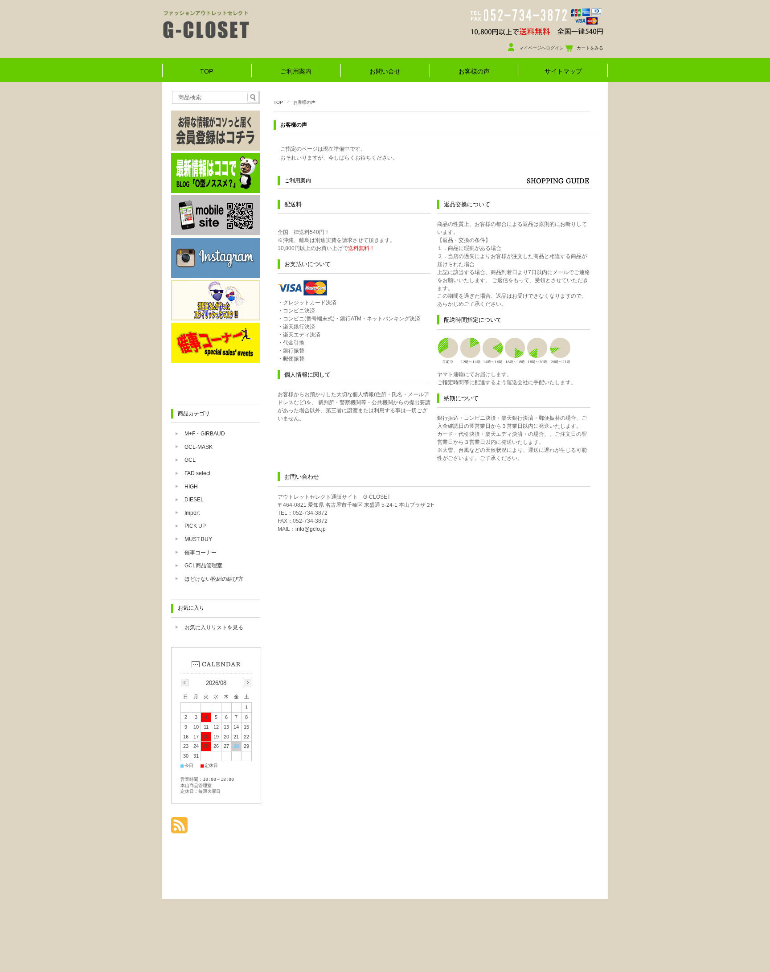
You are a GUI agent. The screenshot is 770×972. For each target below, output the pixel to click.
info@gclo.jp (310, 529)
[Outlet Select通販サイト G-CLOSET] (238, 49)
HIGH (191, 487)
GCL (190, 460)
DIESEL (194, 499)
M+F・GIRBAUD (204, 434)
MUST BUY (198, 539)
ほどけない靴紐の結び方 (213, 579)
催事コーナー (200, 553)
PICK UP (195, 526)
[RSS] (179, 829)
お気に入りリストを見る (213, 627)
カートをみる (590, 47)
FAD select (197, 473)
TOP (206, 71)
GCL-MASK (198, 447)
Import (192, 513)
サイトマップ (563, 71)
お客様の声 (474, 71)
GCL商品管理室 (203, 565)
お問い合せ (385, 71)
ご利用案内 (295, 71)
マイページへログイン (541, 47)
